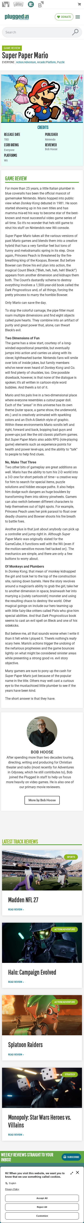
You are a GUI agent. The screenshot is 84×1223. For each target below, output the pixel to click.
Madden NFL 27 (23, 899)
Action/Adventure (26, 62)
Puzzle (61, 62)
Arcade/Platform (46, 62)
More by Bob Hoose (42, 800)
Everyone (8, 62)
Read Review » (16, 909)
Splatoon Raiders (25, 1044)
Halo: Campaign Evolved (32, 972)
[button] (77, 17)
